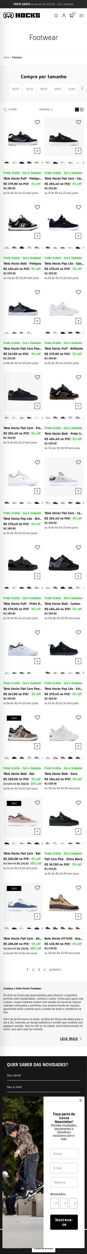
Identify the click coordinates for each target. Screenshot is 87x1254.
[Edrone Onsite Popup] (43, 627)
